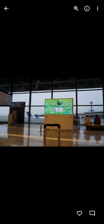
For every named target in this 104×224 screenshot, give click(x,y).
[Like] (79, 213)
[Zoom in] (76, 8)
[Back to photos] (6, 8)
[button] (14, 112)
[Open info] (87, 8)
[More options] (97, 8)
